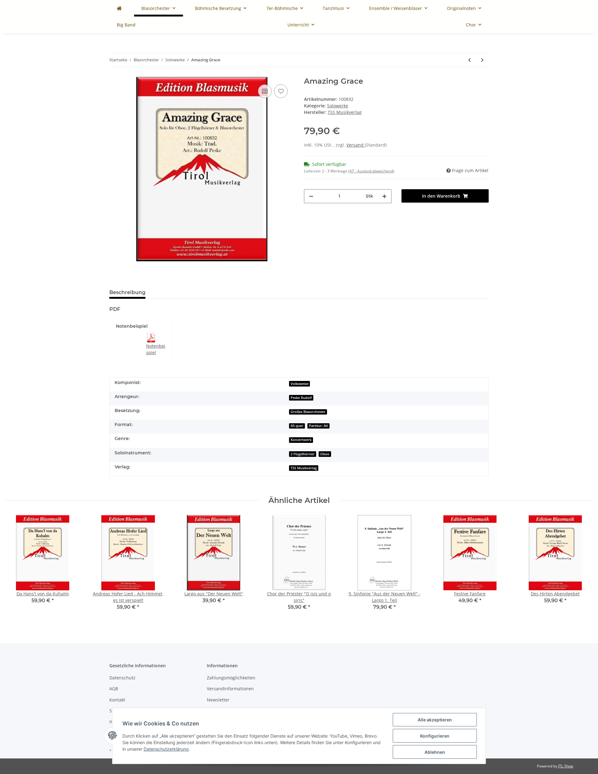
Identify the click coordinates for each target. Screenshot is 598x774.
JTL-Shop (565, 766)
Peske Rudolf (301, 398)
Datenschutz (122, 678)
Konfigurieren (434, 736)
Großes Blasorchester (308, 412)
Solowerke (337, 106)
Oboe (324, 454)
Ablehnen (435, 752)
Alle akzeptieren (435, 719)
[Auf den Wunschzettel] (281, 91)
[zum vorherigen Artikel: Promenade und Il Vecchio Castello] (469, 60)
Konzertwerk (301, 440)
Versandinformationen (230, 689)
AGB (113, 689)
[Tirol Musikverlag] (119, 8)
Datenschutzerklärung (166, 749)
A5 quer (297, 426)
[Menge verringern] (311, 196)
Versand (355, 145)
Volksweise (299, 384)
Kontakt (117, 700)
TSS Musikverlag (304, 468)
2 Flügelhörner (303, 454)
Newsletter (218, 700)
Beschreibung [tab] (127, 292)
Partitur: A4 (318, 426)
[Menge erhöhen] (384, 196)
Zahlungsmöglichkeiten (231, 678)
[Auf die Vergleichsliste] (265, 91)
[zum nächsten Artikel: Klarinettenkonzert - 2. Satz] (482, 60)
